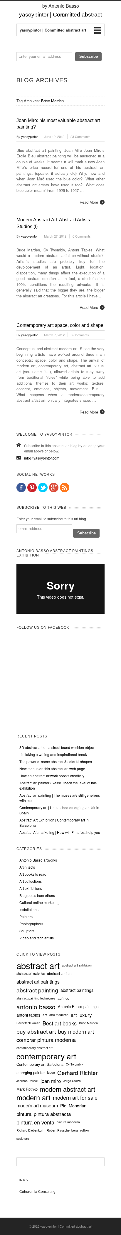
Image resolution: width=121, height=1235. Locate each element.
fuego (51, 1072)
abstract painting (37, 990)
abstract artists (59, 973)
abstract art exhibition (77, 965)
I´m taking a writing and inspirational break (53, 754)
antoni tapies (28, 1014)
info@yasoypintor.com (41, 457)
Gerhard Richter (77, 1072)
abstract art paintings (38, 981)
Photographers (31, 923)
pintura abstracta (52, 1114)
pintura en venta (35, 1122)
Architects (27, 867)
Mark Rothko (27, 1089)
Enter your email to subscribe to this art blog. (51, 518)
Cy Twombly (74, 1064)
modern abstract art (67, 1089)
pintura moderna (68, 1122)
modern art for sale (75, 1097)
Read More (89, 202)
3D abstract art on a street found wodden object (57, 747)
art (45, 1014)
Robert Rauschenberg (62, 1130)
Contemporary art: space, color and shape (59, 325)
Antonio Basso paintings (78, 1006)
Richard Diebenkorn (30, 1130)
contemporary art (46, 1056)
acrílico (63, 998)
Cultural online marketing (39, 902)
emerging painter (30, 1072)
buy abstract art (36, 1031)
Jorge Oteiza (72, 1080)
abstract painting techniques (35, 998)
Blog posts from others (37, 895)
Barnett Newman (28, 1023)
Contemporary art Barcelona (39, 1064)
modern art (33, 1097)
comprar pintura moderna (46, 1039)
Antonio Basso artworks (38, 859)
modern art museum (37, 1105)
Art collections (30, 881)
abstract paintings (76, 990)
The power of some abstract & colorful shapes (55, 761)
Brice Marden (88, 1023)
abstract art (38, 965)
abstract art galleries (30, 973)
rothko (84, 1130)
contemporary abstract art (34, 1047)
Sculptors (26, 930)
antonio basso (36, 1006)
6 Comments (82, 236)
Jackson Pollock (27, 1080)
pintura (23, 1114)
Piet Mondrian (73, 1105)
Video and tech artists (36, 937)
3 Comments (80, 334)
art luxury (81, 1014)
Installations (28, 909)
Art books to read (32, 874)
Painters (26, 916)
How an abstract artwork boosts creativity (51, 775)
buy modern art (76, 1031)
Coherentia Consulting (37, 1191)
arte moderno (58, 1014)
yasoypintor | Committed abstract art (66, 1226)
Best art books (60, 1023)
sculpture (22, 1138)
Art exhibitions (30, 888)
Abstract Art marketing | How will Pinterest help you (59, 832)
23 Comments (80, 136)
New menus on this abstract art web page (52, 768)
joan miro (51, 1080)
